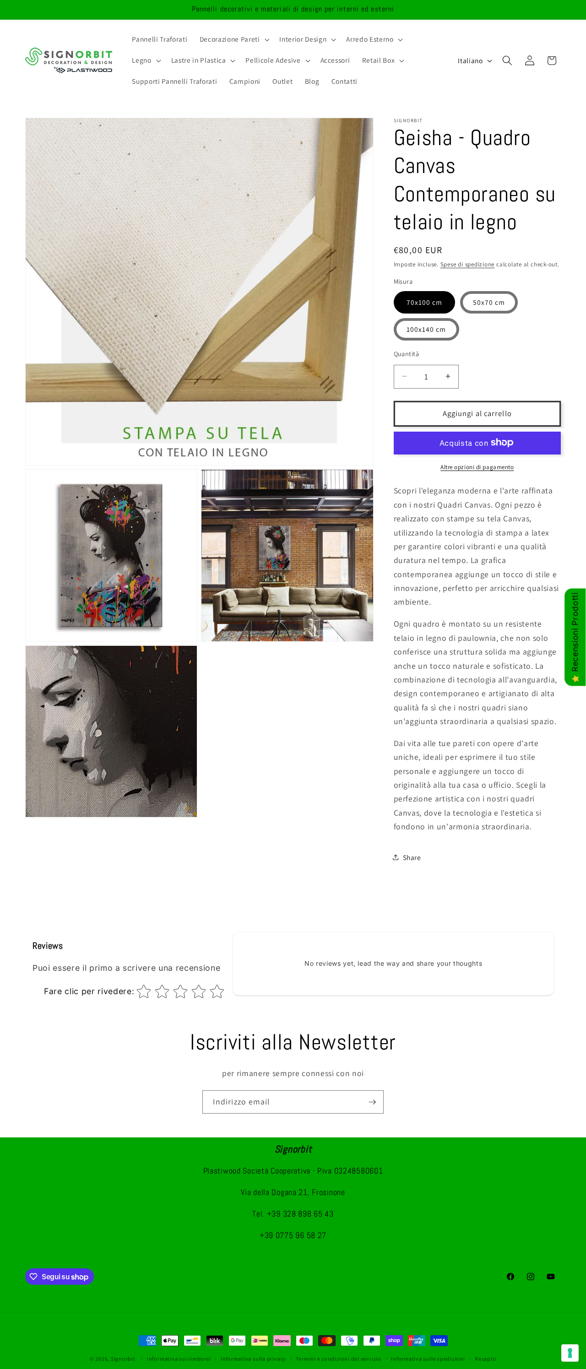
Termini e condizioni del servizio (338, 1358)
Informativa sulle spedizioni (428, 1358)
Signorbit (123, 1358)
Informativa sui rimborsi (179, 1358)
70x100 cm (425, 301)
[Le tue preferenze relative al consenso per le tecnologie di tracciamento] (570, 1353)
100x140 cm (426, 328)
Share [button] (412, 856)
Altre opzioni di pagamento (477, 467)
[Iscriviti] (372, 1102)
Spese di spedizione (467, 264)
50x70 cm (489, 301)
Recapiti (485, 1358)
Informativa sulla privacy (253, 1358)
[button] (234, 39)
